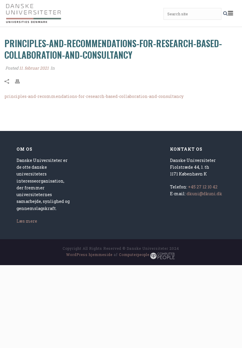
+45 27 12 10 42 (203, 187)
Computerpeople (134, 254)
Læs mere (27, 221)
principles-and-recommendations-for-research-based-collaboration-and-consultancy (94, 96)
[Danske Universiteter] (34, 13)
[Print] (20, 80)
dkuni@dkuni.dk (204, 193)
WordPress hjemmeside (89, 254)
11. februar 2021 (34, 68)
